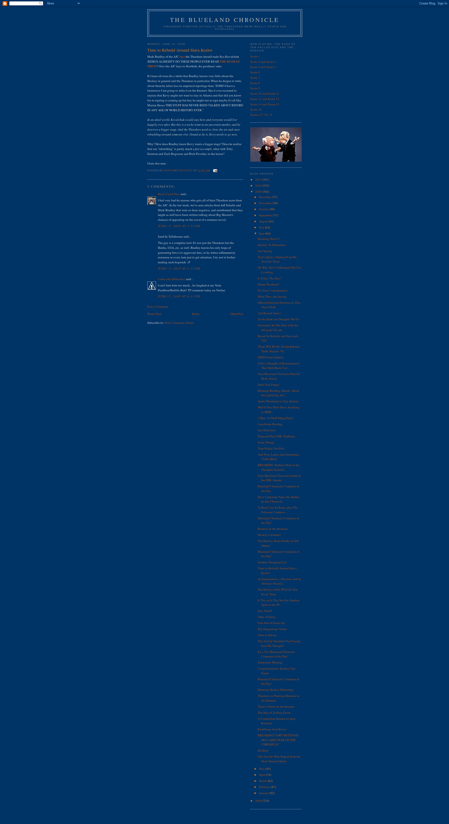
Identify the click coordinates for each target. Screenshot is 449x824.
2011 (258, 179)
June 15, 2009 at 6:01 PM (179, 296)
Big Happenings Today (272, 629)
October (264, 209)
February (265, 787)
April (262, 775)
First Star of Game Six (271, 623)
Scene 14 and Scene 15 (264, 104)
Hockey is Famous (269, 535)
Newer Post (154, 314)
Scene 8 (255, 83)
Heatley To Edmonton (272, 245)
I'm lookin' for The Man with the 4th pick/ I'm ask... (278, 327)
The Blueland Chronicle (224, 20)
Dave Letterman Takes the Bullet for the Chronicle (278, 499)
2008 (258, 801)
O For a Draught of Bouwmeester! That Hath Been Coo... (279, 365)
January (264, 793)
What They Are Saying (272, 296)
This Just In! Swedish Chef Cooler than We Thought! (279, 643)
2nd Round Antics (269, 313)
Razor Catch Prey (169, 194)
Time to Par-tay (267, 635)
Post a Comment (157, 306)
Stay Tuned (265, 611)
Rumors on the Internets (273, 529)
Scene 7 (255, 77)
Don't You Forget (268, 384)
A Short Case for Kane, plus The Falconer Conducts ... (278, 509)
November (266, 203)
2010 (258, 185)
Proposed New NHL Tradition (276, 436)
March (263, 781)
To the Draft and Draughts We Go (278, 319)
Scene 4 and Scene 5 (263, 67)
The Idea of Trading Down (274, 712)
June (262, 233)
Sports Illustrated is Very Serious (278, 401)
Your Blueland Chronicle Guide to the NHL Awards (279, 478)
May (262, 769)
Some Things (266, 442)
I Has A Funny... (268, 617)
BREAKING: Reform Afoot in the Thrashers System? (279, 467)
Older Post (236, 314)
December (265, 197)
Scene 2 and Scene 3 (263, 62)
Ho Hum (263, 750)
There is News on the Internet (276, 706)
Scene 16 (256, 109)
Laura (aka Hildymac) (171, 279)
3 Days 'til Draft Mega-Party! (276, 418)
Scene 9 (255, 88)
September (266, 215)
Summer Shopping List (272, 562)
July (262, 227)
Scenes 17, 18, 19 (261, 115)
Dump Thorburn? (268, 284)
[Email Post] (215, 170)
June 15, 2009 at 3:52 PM (179, 226)
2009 (258, 191)
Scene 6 (255, 72)
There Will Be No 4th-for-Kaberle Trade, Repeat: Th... (279, 348)
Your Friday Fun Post (271, 448)
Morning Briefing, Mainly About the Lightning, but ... (278, 393)
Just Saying (265, 251)
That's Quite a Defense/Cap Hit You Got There (277, 259)
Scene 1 (255, 56)
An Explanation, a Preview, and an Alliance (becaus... (279, 581)
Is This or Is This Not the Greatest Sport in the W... (279, 602)
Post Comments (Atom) (179, 323)
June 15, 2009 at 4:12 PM (179, 268)
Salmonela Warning (270, 662)
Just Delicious (266, 430)
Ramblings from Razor (272, 729)
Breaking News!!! (269, 239)
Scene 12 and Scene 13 (264, 99)
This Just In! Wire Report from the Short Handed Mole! (279, 758)
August (264, 221)
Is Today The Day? (269, 278)
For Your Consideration (272, 290)
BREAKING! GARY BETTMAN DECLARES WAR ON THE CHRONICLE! (278, 739)
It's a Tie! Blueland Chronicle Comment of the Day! (276, 654)
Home (195, 314)
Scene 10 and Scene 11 (264, 93)
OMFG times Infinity (271, 357)
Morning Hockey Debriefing (275, 690)
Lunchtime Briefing (270, 424)
